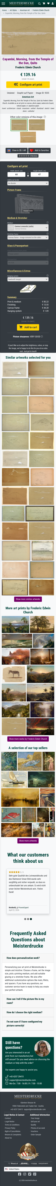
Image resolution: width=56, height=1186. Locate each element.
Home (4, 10)
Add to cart (29, 327)
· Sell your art (35, 1121)
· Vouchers (34, 1131)
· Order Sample (35, 1134)
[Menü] (3, 3)
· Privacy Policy (9, 1128)
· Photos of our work (37, 1128)
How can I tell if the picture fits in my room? (25, 1000)
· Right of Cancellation (12, 1131)
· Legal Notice (9, 1121)
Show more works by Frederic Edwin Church (28, 739)
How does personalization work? (23, 957)
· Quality (33, 1125)
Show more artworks (28, 840)
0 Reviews (33, 156)
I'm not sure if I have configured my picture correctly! (24, 1023)
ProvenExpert (23, 907)
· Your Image (35, 1118)
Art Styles (13, 10)
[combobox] (28, 183)
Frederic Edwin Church (41, 10)
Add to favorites (41, 150)
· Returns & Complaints (12, 1134)
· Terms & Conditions (11, 1125)
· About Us (8, 1138)
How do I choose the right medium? (24, 1012)
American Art (25, 10)
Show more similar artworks (28, 599)
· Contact (7, 1118)
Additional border (13, 180)
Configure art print (30, 84)
